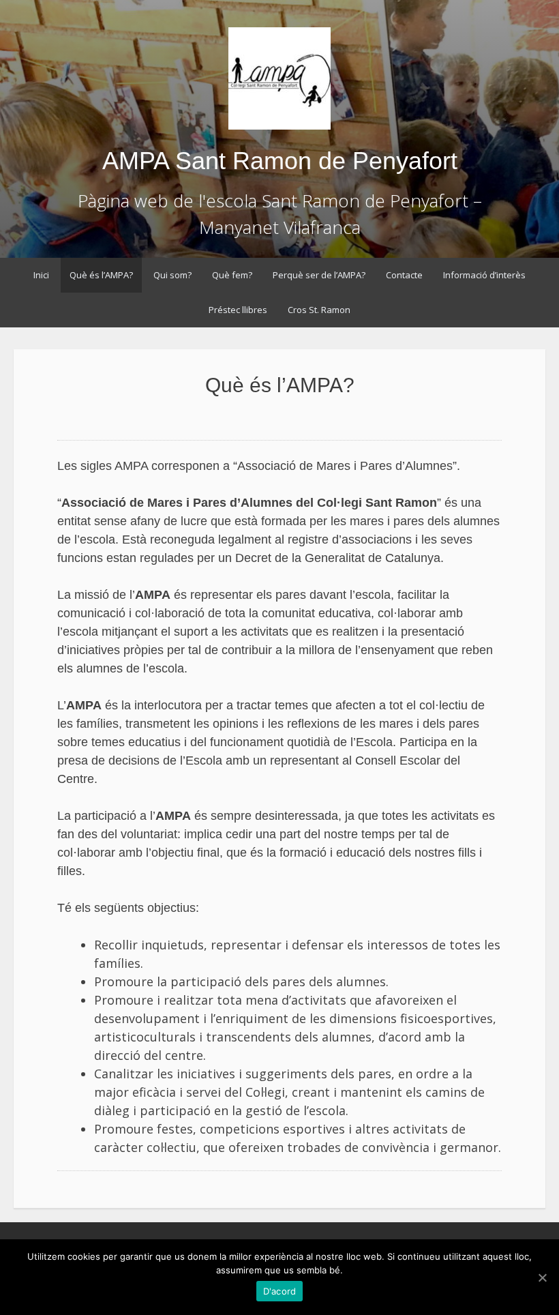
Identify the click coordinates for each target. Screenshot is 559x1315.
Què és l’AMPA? (101, 275)
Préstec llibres (238, 310)
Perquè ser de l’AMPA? (319, 275)
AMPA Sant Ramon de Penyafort (279, 161)
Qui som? (172, 275)
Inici (41, 275)
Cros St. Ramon (319, 310)
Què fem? (232, 275)
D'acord (280, 1291)
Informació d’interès (484, 275)
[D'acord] (542, 1277)
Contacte (404, 275)
